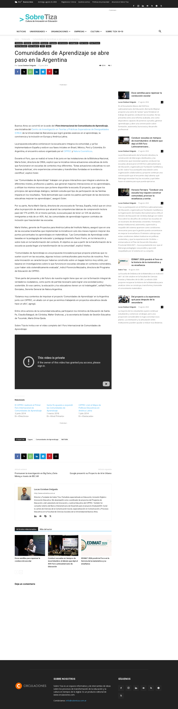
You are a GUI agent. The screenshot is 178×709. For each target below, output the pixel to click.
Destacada (26, 39)
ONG (42, 46)
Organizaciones (59, 31)
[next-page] (21, 572)
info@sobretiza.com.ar (76, 700)
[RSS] (152, 6)
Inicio (17, 39)
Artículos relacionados (26, 529)
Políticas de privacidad (100, 2)
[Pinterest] (49, 72)
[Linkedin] (143, 6)
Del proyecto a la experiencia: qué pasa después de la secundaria (145, 299)
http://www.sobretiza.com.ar (44, 493)
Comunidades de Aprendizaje (47, 439)
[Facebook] (134, 6)
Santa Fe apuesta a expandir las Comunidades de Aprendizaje (60, 408)
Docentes (36, 43)
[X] (161, 6)
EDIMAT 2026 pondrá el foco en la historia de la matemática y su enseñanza (95, 561)
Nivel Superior (33, 46)
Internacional (62, 43)
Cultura (95, 31)
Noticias (21, 31)
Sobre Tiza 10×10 (114, 31)
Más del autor (46, 529)
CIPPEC (67, 151)
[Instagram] (138, 6)
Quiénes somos (84, 2)
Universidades (37, 31)
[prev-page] (16, 572)
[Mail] (147, 6)
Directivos (27, 43)
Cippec (30, 439)
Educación (44, 43)
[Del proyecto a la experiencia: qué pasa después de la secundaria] (123, 299)
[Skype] (46, 516)
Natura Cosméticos (82, 151)
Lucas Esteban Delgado (27, 65)
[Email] (56, 72)
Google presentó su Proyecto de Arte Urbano (91, 473)
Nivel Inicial (84, 43)
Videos (48, 46)
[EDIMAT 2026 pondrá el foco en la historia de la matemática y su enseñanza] (96, 545)
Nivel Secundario (21, 46)
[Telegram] (156, 6)
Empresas (79, 31)
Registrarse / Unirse (68, 2)
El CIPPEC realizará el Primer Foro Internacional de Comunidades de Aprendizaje (28, 408)
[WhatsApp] (30, 72)
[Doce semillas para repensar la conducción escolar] (30, 545)
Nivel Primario (94, 43)
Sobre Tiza (122, 270)
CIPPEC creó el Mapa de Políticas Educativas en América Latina (90, 408)
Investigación (73, 43)
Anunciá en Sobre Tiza (120, 2)
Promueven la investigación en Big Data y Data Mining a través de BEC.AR (36, 474)
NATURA (64, 439)
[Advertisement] (112, 18)
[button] (160, 31)
